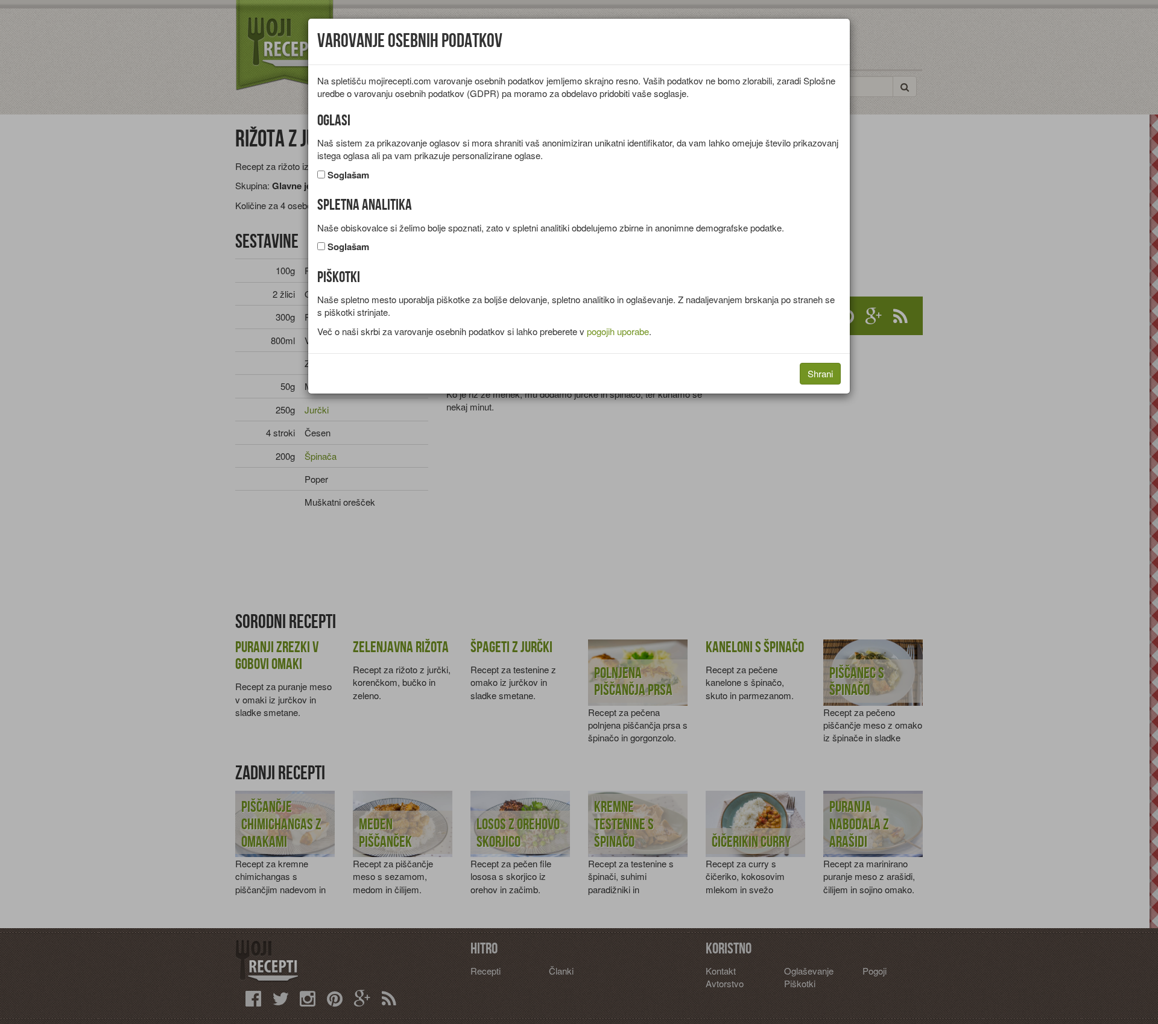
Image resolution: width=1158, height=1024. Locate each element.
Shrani (820, 373)
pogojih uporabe (618, 331)
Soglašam (348, 175)
